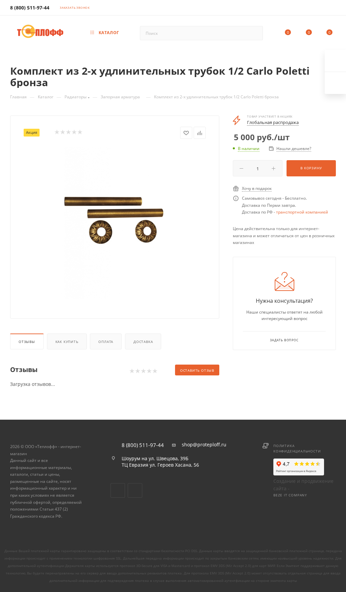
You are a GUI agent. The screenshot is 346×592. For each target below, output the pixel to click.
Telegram (135, 490)
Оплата (105, 341)
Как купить (66, 341)
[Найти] (254, 33)
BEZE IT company (290, 495)
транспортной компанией (302, 212)
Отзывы (27, 341)
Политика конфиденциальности (297, 448)
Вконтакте (117, 490)
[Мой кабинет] (333, 9)
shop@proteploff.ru (204, 445)
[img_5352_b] (115, 223)
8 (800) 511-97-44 (29, 7)
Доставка (143, 341)
